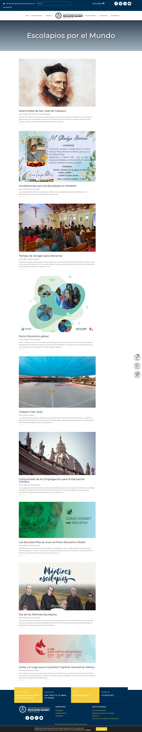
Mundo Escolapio (45, 114)
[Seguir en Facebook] (116, 3)
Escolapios (59, 710)
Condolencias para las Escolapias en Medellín (48, 185)
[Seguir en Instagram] (120, 3)
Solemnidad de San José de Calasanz (42, 110)
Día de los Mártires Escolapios (38, 614)
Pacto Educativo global (34, 336)
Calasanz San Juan (31, 411)
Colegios (31, 415)
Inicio (27, 16)
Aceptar (101, 729)
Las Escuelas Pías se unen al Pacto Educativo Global (52, 542)
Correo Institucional (99, 710)
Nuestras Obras (90, 16)
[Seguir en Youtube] (129, 3)
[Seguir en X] (125, 3)
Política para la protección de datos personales (71, 724)
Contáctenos (115, 16)
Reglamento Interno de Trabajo (103, 713)
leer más (22, 124)
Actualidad (103, 16)
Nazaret (48, 16)
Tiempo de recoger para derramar (40, 255)
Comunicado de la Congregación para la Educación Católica (52, 480)
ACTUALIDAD (33, 114)
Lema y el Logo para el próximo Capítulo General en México (57, 667)
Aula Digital (97, 3)
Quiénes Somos (36, 16)
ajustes (88, 730)
